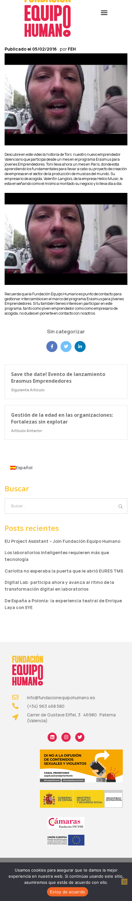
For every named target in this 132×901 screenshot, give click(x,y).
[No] (124, 882)
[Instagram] (66, 737)
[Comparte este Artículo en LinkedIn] (80, 346)
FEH (72, 49)
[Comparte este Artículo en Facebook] (51, 346)
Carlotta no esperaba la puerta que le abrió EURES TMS (64, 571)
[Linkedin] (52, 737)
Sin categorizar (66, 331)
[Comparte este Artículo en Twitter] (66, 346)
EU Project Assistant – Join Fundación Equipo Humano (62, 541)
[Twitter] (79, 737)
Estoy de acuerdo (67, 891)
